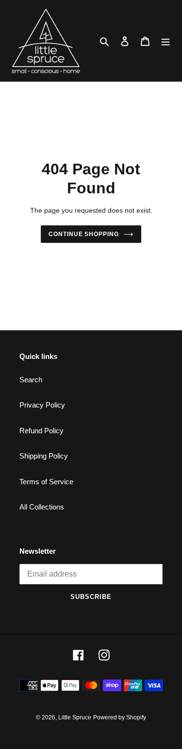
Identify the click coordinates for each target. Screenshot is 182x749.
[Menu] (165, 41)
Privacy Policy (42, 405)
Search (30, 379)
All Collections (41, 507)
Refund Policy (41, 430)
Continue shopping (84, 234)
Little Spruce (74, 717)
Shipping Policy (43, 456)
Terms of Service (46, 481)
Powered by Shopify (119, 717)
